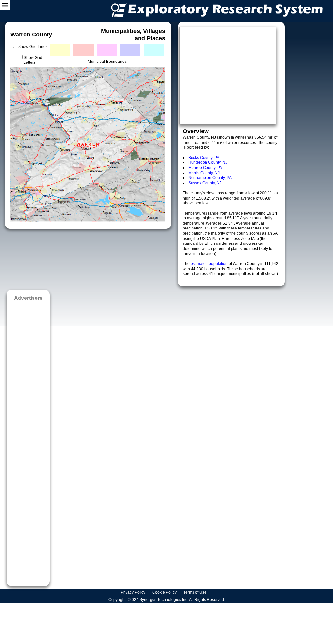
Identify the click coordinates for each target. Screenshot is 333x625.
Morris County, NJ (204, 173)
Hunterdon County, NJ (207, 162)
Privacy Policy (133, 592)
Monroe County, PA (205, 167)
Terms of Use (195, 592)
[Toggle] (5, 5)
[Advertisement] (28, 441)
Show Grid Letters (32, 60)
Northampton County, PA (210, 177)
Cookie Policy (165, 592)
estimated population (210, 263)
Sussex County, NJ (204, 183)
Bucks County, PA (203, 157)
